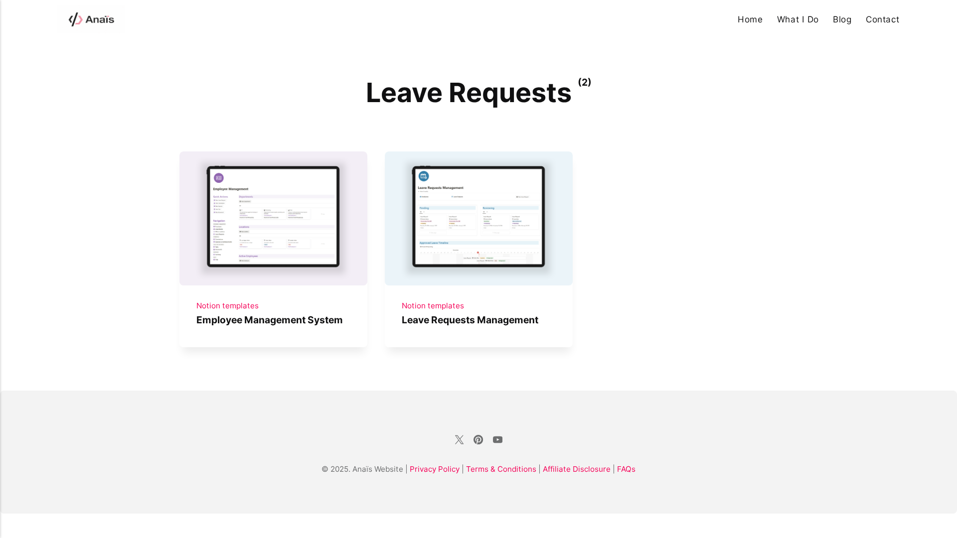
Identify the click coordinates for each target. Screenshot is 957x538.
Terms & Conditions (502, 469)
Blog (842, 19)
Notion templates (227, 305)
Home (750, 19)
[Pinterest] (478, 440)
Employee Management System (269, 320)
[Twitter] (459, 440)
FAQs (626, 469)
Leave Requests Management (469, 320)
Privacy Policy (435, 469)
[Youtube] (497, 440)
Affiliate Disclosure (577, 469)
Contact (883, 19)
